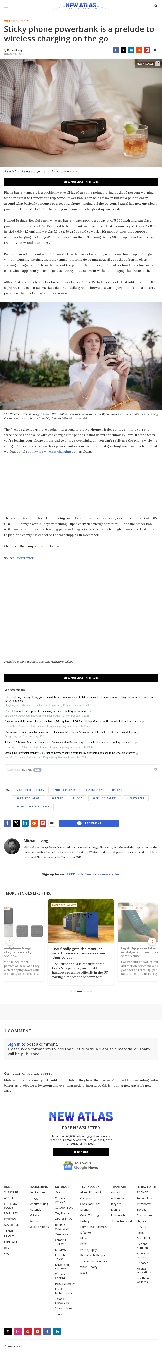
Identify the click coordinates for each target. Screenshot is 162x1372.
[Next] (152, 941)
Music (84, 1238)
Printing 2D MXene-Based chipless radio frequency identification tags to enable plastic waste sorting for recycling (69, 742)
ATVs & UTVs (63, 1219)
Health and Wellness (143, 1280)
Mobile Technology (16, 21)
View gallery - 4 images (81, 181)
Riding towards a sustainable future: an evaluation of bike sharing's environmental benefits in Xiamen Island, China (70, 732)
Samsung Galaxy (104, 798)
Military (34, 1215)
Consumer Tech (90, 1204)
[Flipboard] (147, 50)
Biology (141, 1209)
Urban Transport (121, 1221)
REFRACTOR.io (146, 1187)
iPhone (117, 789)
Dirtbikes (60, 1249)
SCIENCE (142, 1192)
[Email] (155, 50)
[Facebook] (116, 50)
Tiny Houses (63, 1213)
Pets (83, 1244)
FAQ (6, 1253)
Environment (145, 1215)
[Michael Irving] (12, 846)
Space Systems (39, 1227)
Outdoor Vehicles (60, 1200)
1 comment (93, 823)
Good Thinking (89, 1215)
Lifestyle (85, 1232)
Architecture (37, 1192)
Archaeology (145, 1198)
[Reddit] (139, 50)
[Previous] (10, 941)
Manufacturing (38, 1204)
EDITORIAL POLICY (11, 1205)
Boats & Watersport (62, 1226)
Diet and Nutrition (142, 1246)
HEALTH (142, 1227)
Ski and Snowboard (62, 1300)
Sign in (14, 1044)
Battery (57, 798)
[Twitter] (123, 50)
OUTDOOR (62, 1187)
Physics (141, 1221)
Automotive (118, 1198)
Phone (77, 798)
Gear (58, 1192)
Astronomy (144, 1204)
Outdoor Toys (64, 1207)
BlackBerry (94, 789)
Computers (87, 1198)
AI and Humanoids (92, 1192)
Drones (85, 1209)
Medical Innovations (144, 1270)
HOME (8, 1187)
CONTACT (11, 1242)
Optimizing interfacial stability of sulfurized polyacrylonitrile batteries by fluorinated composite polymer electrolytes (70, 752)
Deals (84, 1272)
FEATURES (11, 1213)
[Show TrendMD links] (155, 769)
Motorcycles (119, 1215)
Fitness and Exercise (144, 1255)
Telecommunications (93, 1261)
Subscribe (81, 1152)
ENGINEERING (38, 1187)
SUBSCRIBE (11, 1192)
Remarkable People (92, 1255)
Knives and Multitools (62, 1266)
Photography (88, 1250)
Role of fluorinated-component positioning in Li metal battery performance (46, 711)
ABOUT (9, 1198)
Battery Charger (28, 798)
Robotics (35, 1221)
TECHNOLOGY (89, 1187)
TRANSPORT (119, 1187)
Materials (35, 1209)
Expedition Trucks (61, 1257)
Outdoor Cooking (60, 1276)
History (84, 1221)
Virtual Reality (88, 1267)
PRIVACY (9, 1236)
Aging (140, 1232)
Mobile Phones (65, 789)
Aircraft (115, 1192)
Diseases (142, 1263)
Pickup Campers (65, 1283)
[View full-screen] (157, 63)
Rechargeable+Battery (32, 806)
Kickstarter (79, 518)
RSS (6, 1248)
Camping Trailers (60, 1242)
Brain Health (144, 1238)
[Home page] (81, 7)
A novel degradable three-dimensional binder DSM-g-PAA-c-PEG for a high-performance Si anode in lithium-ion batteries (73, 721)
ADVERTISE (11, 1225)
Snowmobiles (63, 1308)
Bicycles (116, 1204)
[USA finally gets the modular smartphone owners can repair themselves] (81, 920)
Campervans (63, 1234)
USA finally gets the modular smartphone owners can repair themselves (78, 953)
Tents (58, 1314)
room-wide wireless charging (48, 451)
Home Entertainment (93, 1227)
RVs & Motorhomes (63, 1291)
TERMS (8, 1230)
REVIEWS (10, 1219)
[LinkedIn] (131, 50)
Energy (33, 1198)
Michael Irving (36, 840)
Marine (115, 1209)
